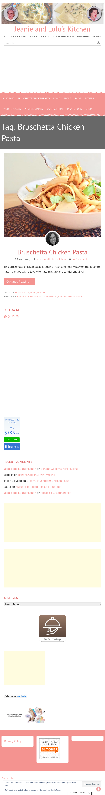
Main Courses (22, 292)
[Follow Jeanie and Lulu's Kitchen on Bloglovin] (15, 697)
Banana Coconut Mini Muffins (59, 468)
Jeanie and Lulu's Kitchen (52, 28)
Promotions (74, 109)
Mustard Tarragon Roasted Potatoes (38, 486)
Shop (89, 109)
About (67, 98)
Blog (78, 98)
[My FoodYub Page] (52, 640)
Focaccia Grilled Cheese (56, 492)
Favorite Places (11, 109)
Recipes (89, 98)
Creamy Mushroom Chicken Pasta (48, 480)
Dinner (71, 296)
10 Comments (80, 259)
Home (56, 98)
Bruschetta (23, 296)
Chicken (62, 296)
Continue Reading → (19, 281)
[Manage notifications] (98, 789)
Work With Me (55, 109)
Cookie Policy (56, 790)
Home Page (8, 98)
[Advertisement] (52, 71)
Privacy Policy (12, 741)
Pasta (33, 292)
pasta (79, 296)
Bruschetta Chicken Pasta (34, 98)
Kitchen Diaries (34, 109)
